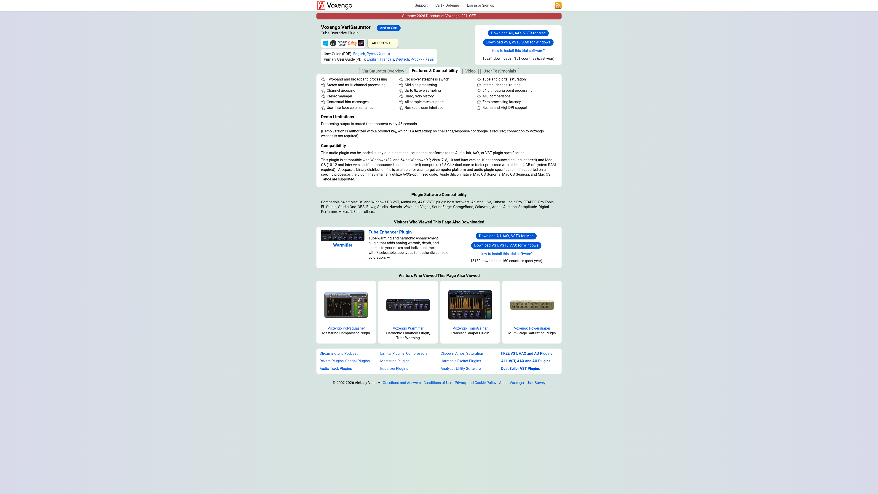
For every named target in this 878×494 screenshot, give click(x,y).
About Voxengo (511, 383)
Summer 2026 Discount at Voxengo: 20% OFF (439, 16)
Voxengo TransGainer (470, 328)
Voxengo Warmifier (408, 328)
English (359, 54)
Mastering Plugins (395, 361)
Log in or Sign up (480, 5)
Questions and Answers (402, 383)
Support (421, 5)
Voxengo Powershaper (532, 328)
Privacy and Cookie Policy (475, 383)
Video (470, 71)
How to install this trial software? (518, 50)
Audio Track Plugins (336, 368)
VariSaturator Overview (383, 71)
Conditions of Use (437, 383)
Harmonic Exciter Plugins (461, 361)
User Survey (536, 383)
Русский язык (378, 54)
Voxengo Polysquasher (346, 328)
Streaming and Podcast (339, 353)
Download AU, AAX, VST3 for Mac (518, 33)
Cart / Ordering (447, 5)
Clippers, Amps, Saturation (462, 353)
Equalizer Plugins (394, 368)
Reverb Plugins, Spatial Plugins (345, 361)
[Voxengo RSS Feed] (558, 5)
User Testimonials (499, 71)
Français (387, 59)
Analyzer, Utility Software (461, 368)
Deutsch (402, 59)
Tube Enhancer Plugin (390, 232)
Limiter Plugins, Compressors (403, 353)
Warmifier (342, 245)
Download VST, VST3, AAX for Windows (518, 42)
